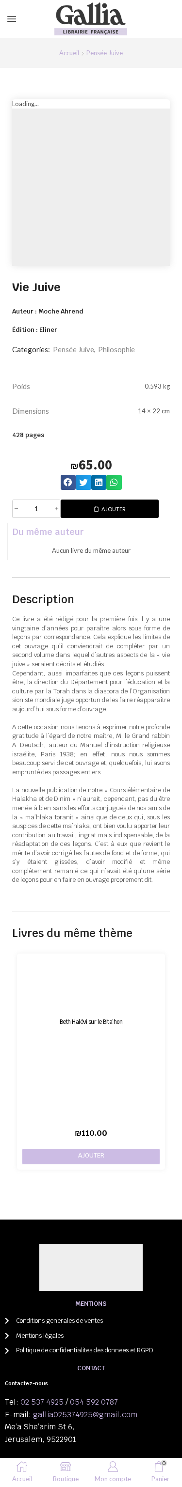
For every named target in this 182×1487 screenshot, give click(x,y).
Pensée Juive (104, 53)
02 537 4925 (42, 1402)
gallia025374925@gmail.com (85, 1414)
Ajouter (113, 509)
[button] (68, 482)
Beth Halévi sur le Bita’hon (91, 1021)
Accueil (69, 53)
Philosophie (116, 349)
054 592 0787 (94, 1402)
